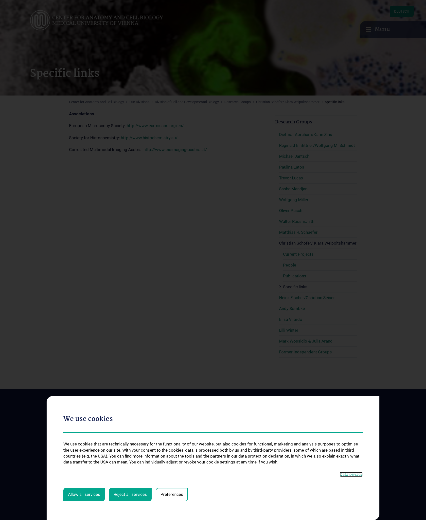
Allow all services (84, 494)
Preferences (171, 494)
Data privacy (351, 474)
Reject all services (130, 494)
